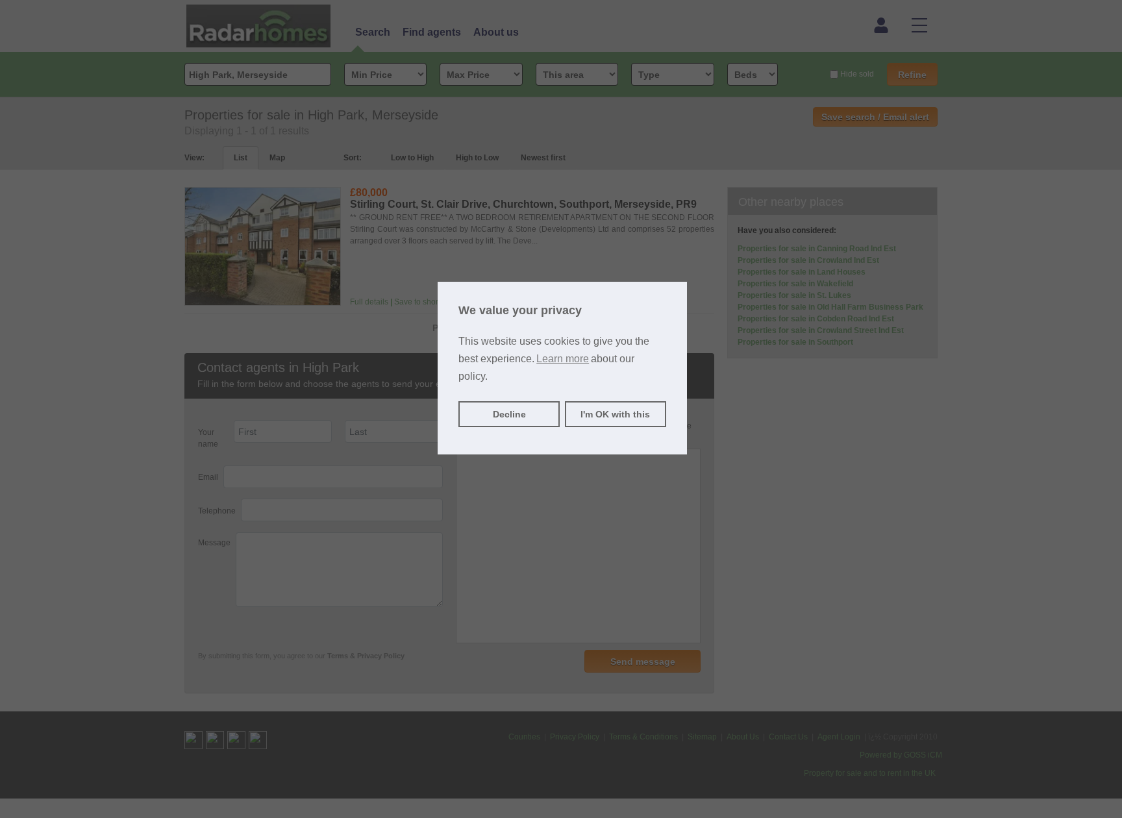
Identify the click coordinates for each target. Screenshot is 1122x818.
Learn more (562, 358)
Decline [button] (509, 414)
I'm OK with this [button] (615, 414)
